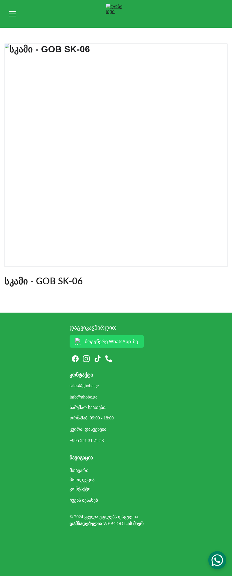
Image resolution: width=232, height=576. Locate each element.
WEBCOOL (114, 523)
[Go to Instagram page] (86, 358)
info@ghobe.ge (83, 397)
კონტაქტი (80, 488)
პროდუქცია (82, 479)
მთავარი (79, 470)
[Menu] (12, 13)
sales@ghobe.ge (84, 385)
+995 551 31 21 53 (87, 440)
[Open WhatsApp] (217, 560)
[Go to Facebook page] (75, 358)
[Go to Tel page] (108, 358)
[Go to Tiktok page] (97, 358)
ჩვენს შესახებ (84, 500)
